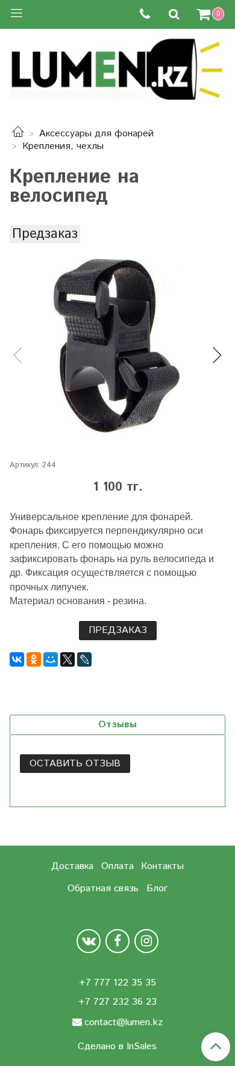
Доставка (72, 866)
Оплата (117, 866)
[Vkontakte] (89, 941)
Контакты (162, 866)
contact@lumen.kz (123, 1022)
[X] (67, 659)
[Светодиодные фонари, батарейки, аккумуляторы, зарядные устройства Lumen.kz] (117, 67)
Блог (157, 888)
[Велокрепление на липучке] (117, 345)
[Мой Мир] (50, 659)
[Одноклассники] (34, 659)
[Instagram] (146, 941)
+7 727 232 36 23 (117, 1002)
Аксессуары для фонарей (96, 134)
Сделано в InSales (117, 1047)
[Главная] (18, 134)
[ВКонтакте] (17, 659)
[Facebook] (117, 941)
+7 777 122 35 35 (117, 983)
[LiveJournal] (84, 659)
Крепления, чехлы (63, 146)
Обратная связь (103, 888)
